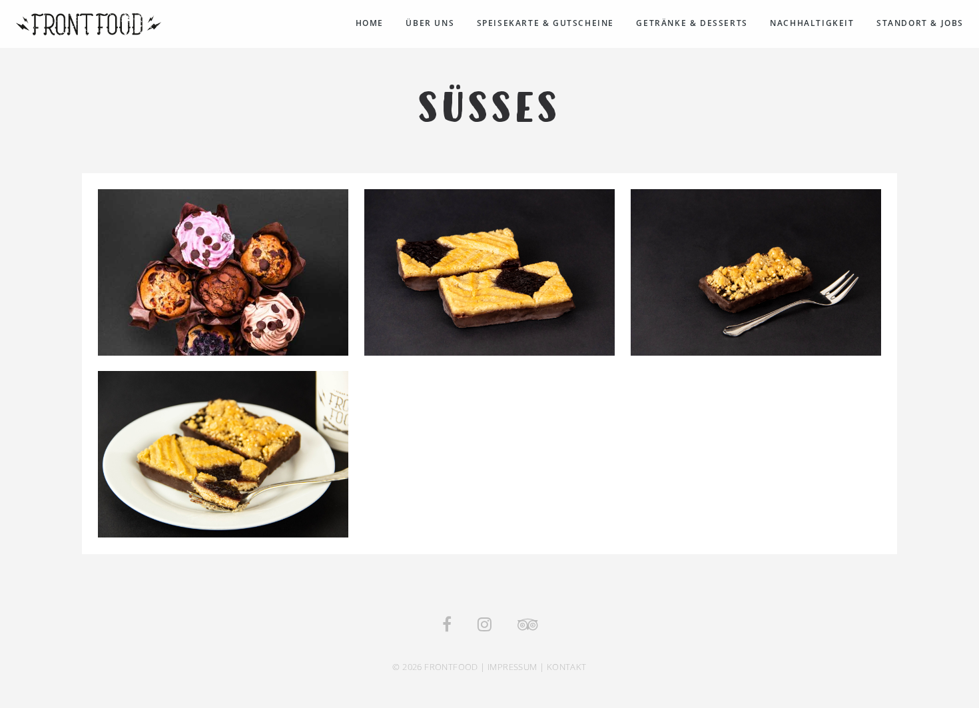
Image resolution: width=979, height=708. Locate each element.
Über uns (430, 23)
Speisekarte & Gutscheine (545, 23)
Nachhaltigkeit (812, 23)
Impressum (512, 667)
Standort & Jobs (920, 23)
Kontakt (567, 667)
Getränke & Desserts (691, 23)
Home (370, 23)
